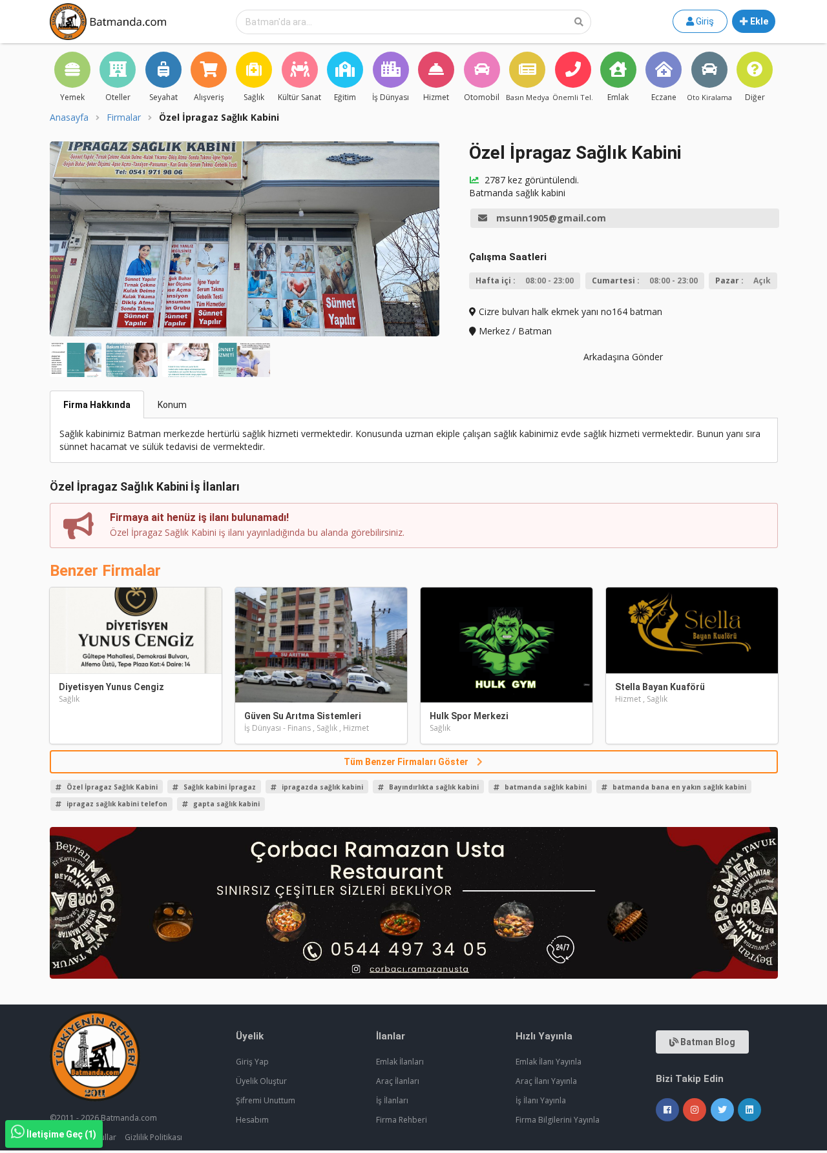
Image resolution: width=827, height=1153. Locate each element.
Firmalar (124, 117)
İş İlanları (392, 1100)
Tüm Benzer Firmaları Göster (407, 762)
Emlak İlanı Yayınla (548, 1061)
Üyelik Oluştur (261, 1081)
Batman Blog (706, 1042)
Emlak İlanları (400, 1061)
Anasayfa (69, 117)
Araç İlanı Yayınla (546, 1081)
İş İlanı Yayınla (541, 1100)
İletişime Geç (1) (61, 1134)
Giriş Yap (252, 1061)
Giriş (704, 21)
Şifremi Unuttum (265, 1100)
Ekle (758, 21)
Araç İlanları (397, 1081)
